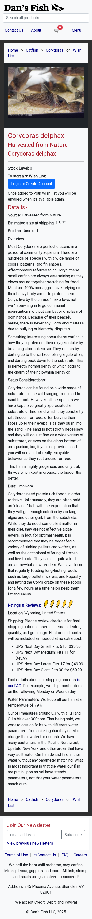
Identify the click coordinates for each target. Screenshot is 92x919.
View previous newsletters (30, 843)
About (36, 30)
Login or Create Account (31, 183)
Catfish (32, 50)
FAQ (64, 855)
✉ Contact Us (44, 855)
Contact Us (14, 30)
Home (13, 50)
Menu (76, 30)
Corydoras (55, 50)
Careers (80, 855)
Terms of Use (16, 855)
